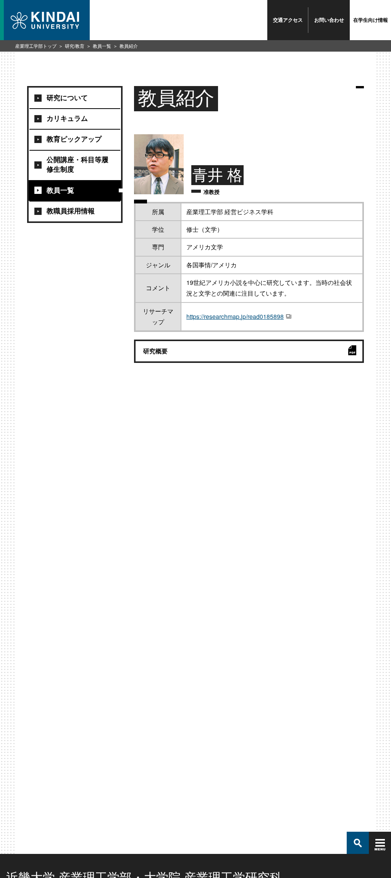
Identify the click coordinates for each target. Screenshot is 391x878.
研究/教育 (74, 45)
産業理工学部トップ (36, 45)
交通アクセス (288, 19)
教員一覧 (102, 45)
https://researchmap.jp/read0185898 (235, 316)
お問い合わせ (329, 19)
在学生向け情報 (370, 19)
